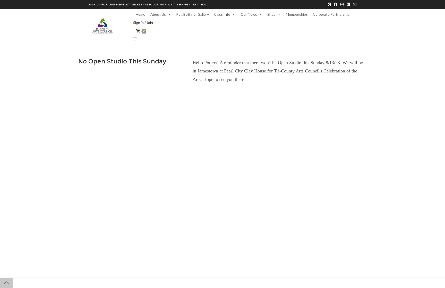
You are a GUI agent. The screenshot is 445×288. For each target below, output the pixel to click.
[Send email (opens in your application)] (353, 4)
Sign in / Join (143, 22)
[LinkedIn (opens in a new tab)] (348, 4)
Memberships (297, 14)
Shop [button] (271, 14)
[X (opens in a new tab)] (329, 4)
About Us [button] (158, 14)
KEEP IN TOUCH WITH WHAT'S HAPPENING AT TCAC (148, 4)
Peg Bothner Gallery (192, 14)
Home (140, 14)
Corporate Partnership (331, 14)
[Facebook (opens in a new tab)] (335, 4)
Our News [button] (249, 14)
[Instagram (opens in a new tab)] (342, 4)
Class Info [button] (222, 14)
